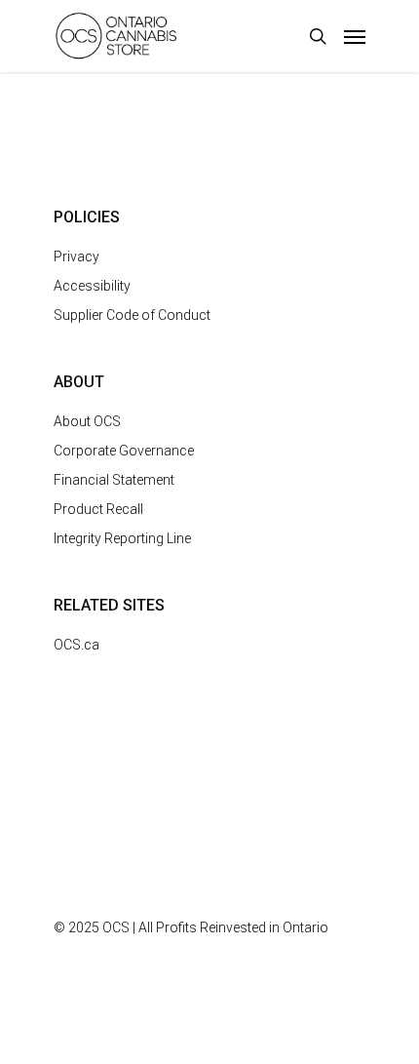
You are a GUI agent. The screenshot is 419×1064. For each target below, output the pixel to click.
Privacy (76, 256)
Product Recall (98, 509)
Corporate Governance (124, 450)
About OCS (87, 421)
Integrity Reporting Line (122, 538)
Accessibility (92, 286)
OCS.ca (76, 644)
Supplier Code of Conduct (132, 315)
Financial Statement (114, 480)
